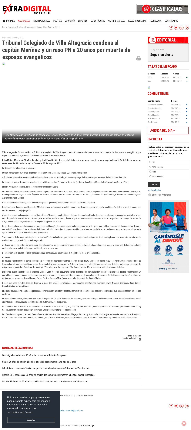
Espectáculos (98, 21)
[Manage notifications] (184, 423)
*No (154, 171)
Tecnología (155, 21)
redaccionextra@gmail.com (71, 410)
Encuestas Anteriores (161, 194)
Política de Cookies (85, 395)
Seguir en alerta (161, 55)
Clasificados (171, 21)
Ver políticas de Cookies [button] (20, 412)
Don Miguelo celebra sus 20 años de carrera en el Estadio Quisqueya (34, 355)
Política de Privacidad (63, 395)
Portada (10, 21)
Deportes (82, 21)
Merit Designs (89, 425)
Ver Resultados (154, 190)
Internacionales (41, 21)
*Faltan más (157, 176)
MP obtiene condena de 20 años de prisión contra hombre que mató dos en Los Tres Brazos (45, 368)
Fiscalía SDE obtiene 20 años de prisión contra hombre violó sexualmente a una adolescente (45, 381)
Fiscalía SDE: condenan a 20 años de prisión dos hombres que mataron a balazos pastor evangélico (48, 375)
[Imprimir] (138, 58)
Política (57, 21)
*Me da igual (157, 167)
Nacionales (24, 21)
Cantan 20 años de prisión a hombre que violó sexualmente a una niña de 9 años (39, 361)
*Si (153, 162)
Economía (70, 21)
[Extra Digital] (27, 9)
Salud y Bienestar (137, 21)
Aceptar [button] (31, 420)
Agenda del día (161, 130)
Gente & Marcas (116, 21)
